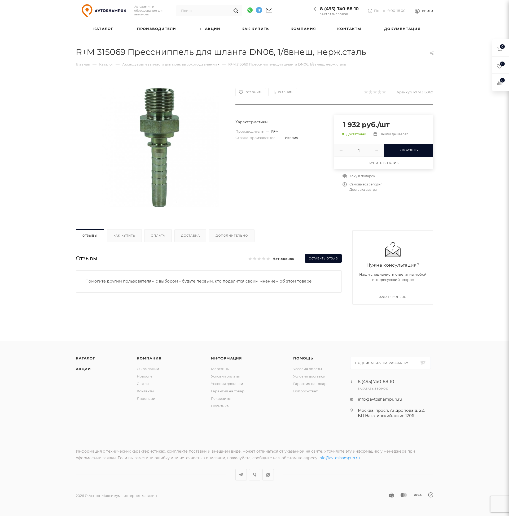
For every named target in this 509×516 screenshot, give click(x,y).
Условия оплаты (225, 376)
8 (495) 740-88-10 (339, 8)
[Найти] (235, 10)
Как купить (124, 235)
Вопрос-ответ (305, 391)
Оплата (158, 235)
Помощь (303, 358)
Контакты (145, 391)
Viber (254, 474)
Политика (220, 406)
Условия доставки (227, 383)
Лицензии (146, 398)
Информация (226, 358)
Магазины (220, 369)
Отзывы (90, 235)
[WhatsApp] (250, 10)
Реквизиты (221, 398)
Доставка (190, 235)
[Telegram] (259, 11)
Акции (83, 369)
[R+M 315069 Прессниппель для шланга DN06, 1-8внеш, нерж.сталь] (159, 147)
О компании (148, 369)
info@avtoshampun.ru (380, 399)
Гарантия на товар (227, 391)
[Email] (269, 11)
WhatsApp (268, 474)
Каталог (85, 358)
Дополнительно (232, 235)
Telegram (241, 474)
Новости (144, 376)
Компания (149, 358)
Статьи (143, 383)
